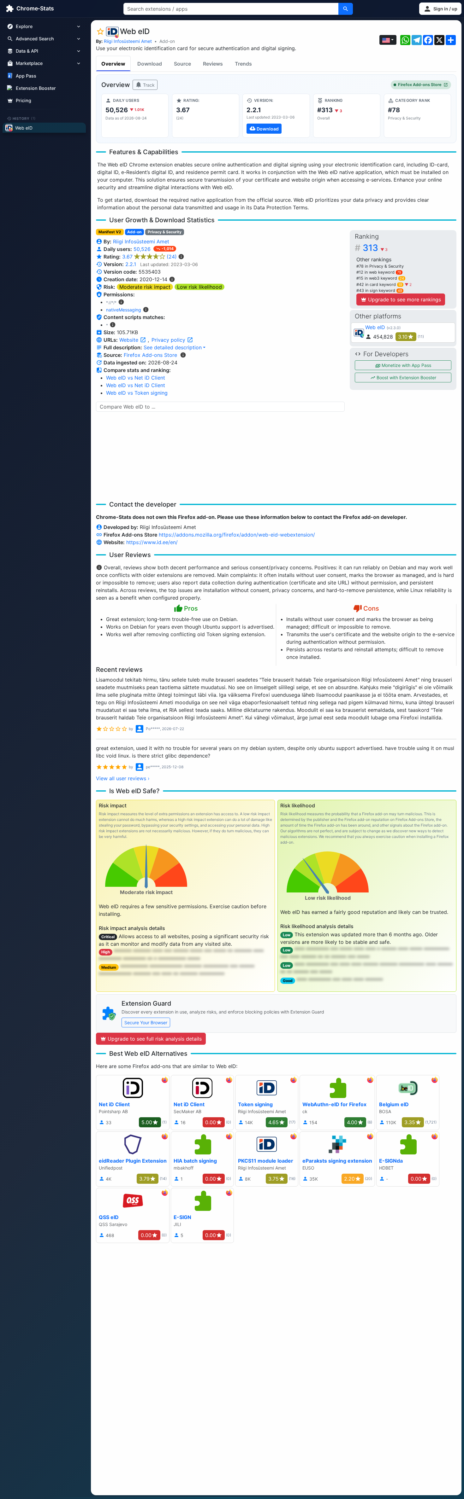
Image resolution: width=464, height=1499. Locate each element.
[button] (440, 9)
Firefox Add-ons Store (420, 84)
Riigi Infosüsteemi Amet (128, 41)
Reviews (213, 64)
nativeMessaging (123, 309)
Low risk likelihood (199, 287)
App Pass (26, 75)
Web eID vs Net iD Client (135, 378)
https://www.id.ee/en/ (152, 542)
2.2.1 (130, 264)
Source (182, 64)
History (24, 118)
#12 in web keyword (378, 272)
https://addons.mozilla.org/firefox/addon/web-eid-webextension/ (237, 535)
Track (148, 85)
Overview (113, 64)
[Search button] (345, 9)
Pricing (23, 100)
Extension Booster (36, 88)
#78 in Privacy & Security (380, 266)
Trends (243, 64)
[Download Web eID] (276, 115)
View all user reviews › (123, 778)
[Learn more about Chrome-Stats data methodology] (183, 355)
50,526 (143, 249)
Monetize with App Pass (405, 365)
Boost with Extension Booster (405, 377)
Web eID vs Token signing (137, 393)
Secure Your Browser (145, 1022)
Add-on (167, 41)
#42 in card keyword (379, 284)
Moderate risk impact (144, 287)
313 (375, 247)
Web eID (375, 327)
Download (149, 64)
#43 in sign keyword (379, 290)
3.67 (149, 256)
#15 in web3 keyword (380, 278)
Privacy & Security (164, 231)
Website (129, 340)
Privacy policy (169, 340)
